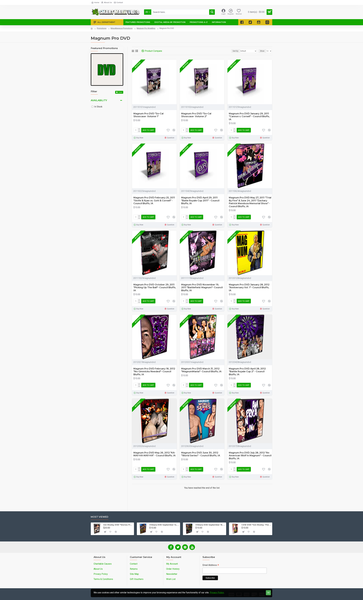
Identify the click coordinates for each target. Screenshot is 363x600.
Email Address (210, 565)
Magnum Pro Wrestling (146, 28)
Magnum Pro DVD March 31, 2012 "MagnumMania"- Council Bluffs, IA (201, 370)
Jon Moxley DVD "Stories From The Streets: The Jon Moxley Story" (118, 525)
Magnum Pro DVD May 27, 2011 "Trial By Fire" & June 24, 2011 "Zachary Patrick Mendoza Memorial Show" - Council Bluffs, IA (250, 202)
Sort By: (236, 51)
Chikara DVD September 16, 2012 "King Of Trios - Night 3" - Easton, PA (210, 525)
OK (268, 593)
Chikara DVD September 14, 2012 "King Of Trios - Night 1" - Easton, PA (164, 525)
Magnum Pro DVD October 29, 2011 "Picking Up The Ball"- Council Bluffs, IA (154, 287)
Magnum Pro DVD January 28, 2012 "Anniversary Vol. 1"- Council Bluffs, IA (249, 287)
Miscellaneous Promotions (121, 28)
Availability (99, 100)
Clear (120, 92)
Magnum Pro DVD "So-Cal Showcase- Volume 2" (196, 115)
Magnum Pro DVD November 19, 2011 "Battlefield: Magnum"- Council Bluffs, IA (202, 287)
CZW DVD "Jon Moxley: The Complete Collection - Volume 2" (256, 525)
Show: (262, 51)
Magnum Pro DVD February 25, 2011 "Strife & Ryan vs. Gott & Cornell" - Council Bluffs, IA (154, 200)
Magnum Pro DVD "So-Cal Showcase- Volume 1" (148, 115)
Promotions (101, 28)
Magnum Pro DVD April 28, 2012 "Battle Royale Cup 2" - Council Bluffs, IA (247, 371)
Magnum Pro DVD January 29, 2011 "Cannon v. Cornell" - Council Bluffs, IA (249, 116)
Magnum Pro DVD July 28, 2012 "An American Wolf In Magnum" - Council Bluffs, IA (250, 455)
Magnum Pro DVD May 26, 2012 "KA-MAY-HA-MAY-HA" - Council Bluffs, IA (154, 454)
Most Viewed (99, 517)
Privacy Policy (217, 592)
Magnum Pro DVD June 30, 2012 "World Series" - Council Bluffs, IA (200, 454)
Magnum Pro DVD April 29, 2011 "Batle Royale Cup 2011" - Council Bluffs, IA (200, 200)
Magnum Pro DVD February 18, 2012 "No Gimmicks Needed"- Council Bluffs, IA (154, 371)
